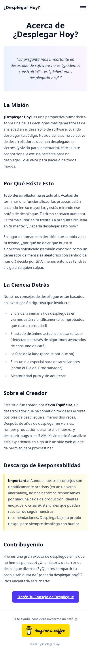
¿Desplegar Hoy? (22, 7)
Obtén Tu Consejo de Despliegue (45, 596)
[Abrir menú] (83, 7)
